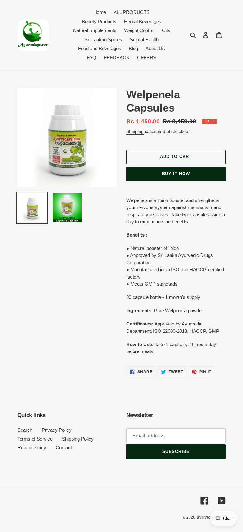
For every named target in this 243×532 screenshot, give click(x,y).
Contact (64, 447)
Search (24, 430)
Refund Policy (31, 447)
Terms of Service (35, 439)
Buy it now (176, 173)
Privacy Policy (57, 430)
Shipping (135, 131)
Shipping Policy (78, 439)
